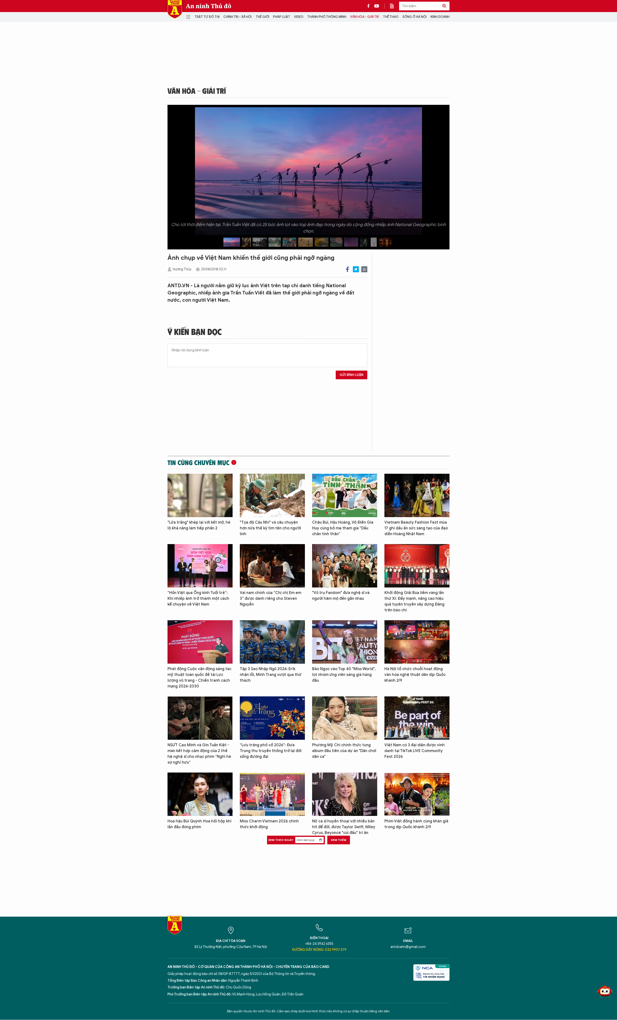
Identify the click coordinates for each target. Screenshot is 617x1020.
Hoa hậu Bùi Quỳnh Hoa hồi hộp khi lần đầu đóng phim (199, 824)
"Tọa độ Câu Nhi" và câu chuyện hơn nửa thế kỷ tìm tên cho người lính (270, 528)
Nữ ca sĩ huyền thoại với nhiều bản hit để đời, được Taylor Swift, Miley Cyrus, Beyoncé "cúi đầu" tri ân (343, 827)
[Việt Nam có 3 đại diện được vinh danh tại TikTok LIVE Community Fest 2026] (416, 718)
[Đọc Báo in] (394, 6)
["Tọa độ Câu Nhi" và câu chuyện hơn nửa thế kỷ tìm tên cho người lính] (272, 495)
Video (298, 17)
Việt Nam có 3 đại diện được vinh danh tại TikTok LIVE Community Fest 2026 (414, 751)
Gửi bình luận (351, 375)
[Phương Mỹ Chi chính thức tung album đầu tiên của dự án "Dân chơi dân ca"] (344, 718)
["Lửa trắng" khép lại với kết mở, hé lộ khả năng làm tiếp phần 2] (200, 495)
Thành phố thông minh (326, 17)
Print (364, 269)
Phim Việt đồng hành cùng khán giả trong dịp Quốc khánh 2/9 (416, 824)
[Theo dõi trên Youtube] (377, 6)
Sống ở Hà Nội (414, 17)
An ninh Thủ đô (208, 6)
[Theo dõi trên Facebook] (370, 6)
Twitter (356, 269)
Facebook (347, 269)
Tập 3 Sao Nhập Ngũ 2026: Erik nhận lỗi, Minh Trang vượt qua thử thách (271, 675)
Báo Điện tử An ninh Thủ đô (174, 9)
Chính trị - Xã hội (237, 17)
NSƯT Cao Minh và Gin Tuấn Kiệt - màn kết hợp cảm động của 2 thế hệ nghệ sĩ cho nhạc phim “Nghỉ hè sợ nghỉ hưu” (199, 754)
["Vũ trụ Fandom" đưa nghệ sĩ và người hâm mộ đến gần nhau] (344, 565)
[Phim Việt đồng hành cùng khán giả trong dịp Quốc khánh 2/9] (416, 794)
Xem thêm (338, 840)
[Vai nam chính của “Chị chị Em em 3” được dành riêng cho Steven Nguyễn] (272, 565)
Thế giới (262, 17)
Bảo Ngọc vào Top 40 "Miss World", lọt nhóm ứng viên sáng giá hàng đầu (344, 675)
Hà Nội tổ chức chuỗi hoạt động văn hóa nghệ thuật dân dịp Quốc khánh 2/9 (415, 675)
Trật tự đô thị (207, 17)
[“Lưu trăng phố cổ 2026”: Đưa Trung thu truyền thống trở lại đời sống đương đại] (272, 718)
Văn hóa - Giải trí (364, 17)
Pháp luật (281, 17)
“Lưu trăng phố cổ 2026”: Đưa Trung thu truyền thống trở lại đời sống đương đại (271, 751)
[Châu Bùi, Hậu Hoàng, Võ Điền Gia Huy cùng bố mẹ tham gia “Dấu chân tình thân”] (344, 495)
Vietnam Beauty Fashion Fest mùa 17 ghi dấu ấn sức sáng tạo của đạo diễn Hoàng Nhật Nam (416, 528)
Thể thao (391, 17)
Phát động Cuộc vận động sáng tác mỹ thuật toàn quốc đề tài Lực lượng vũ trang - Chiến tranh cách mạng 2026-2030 (199, 678)
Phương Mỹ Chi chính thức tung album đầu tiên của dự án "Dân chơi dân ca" (344, 751)
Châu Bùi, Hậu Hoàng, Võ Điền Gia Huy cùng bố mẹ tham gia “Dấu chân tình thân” (342, 528)
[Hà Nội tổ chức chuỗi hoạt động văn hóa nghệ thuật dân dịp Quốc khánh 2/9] (416, 642)
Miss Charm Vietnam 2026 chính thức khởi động (269, 824)
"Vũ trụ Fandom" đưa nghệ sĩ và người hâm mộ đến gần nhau (340, 595)
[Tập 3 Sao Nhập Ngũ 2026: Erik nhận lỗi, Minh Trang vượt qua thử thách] (272, 642)
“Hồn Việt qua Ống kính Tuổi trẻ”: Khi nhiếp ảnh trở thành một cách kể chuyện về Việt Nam (198, 598)
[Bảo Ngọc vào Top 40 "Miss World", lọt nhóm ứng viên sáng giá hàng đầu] (344, 642)
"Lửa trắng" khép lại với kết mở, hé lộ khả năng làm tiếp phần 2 (199, 525)
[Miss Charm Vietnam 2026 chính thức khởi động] (272, 794)
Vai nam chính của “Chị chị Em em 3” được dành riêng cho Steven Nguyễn (270, 598)
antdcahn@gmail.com (408, 947)
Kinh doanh (439, 17)
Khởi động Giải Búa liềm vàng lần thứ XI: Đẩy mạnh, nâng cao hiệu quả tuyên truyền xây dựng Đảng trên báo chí (414, 601)
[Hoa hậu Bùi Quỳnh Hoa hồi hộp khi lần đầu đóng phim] (200, 794)
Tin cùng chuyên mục (198, 462)
